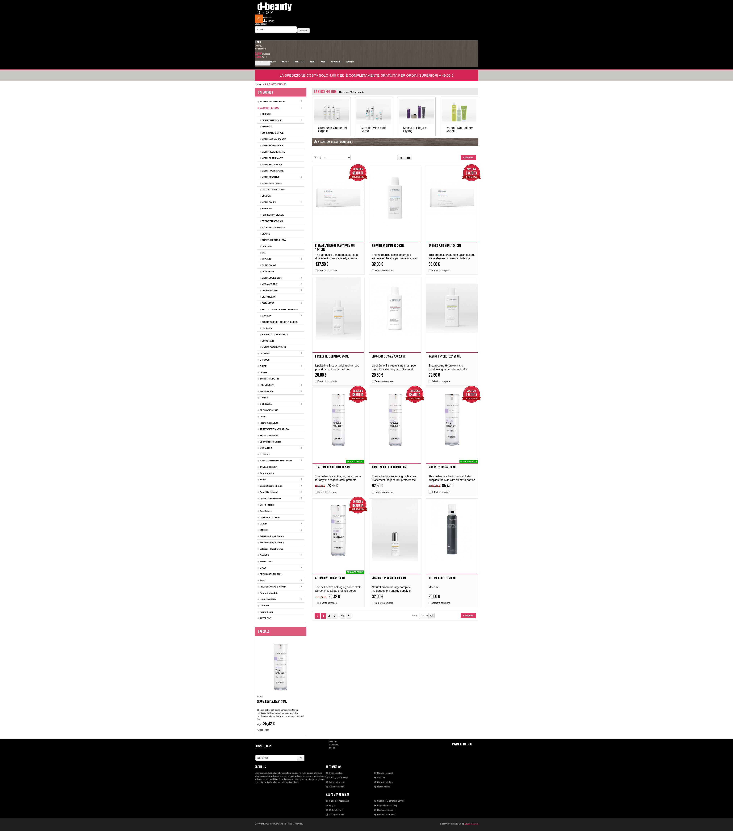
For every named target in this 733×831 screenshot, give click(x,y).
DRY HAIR (267, 246)
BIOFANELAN (268, 297)
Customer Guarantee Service (390, 801)
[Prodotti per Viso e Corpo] (373, 111)
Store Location (335, 773)
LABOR (263, 372)
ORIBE (263, 366)
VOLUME (266, 196)
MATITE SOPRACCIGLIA (274, 347)
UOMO (263, 416)
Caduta (263, 524)
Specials (264, 631)
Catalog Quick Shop (338, 777)
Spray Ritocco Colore (270, 442)
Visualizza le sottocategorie (335, 142)
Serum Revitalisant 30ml (272, 702)
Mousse (434, 587)
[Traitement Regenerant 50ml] (395, 419)
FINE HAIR (267, 208)
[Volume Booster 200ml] (452, 530)
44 (342, 615)
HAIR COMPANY (268, 599)
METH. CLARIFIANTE (272, 158)
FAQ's (332, 805)
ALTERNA (265, 353)
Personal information (386, 814)
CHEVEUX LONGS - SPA (274, 240)
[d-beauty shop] (275, 7)
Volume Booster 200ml (442, 578)
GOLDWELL (266, 404)
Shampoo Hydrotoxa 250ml (445, 356)
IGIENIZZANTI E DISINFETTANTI (276, 461)
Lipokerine (267, 328)
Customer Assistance (339, 801)
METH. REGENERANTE (273, 152)
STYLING (266, 259)
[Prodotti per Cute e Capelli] (331, 111)
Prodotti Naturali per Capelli (459, 129)
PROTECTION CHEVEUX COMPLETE (280, 309)
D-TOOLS (265, 360)
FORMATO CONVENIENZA (275, 334)
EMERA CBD (266, 561)
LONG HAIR (268, 341)
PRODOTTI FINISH (269, 435)
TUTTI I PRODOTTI (269, 379)
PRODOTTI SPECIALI (272, 221)
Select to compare (327, 270)
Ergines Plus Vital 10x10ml (445, 246)
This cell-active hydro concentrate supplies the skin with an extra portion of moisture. (452, 480)
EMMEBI (264, 530)
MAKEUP (266, 316)
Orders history (336, 810)
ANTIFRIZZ (267, 126)
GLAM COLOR (269, 265)
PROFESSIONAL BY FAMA (273, 587)
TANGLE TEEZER (268, 467)
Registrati (266, 17)
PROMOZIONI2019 (269, 410)
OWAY (263, 568)
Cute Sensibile (267, 505)
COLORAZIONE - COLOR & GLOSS (279, 322)
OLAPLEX (265, 454)
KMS (262, 580)
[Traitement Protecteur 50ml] (338, 419)
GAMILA (264, 397)
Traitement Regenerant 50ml (390, 467)
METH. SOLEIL (269, 202)
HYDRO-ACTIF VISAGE (273, 227)
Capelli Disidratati (269, 492)
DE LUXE (266, 114)
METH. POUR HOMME (272, 171)
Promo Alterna (267, 473)
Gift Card (264, 605)
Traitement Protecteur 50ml (333, 467)
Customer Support (385, 810)
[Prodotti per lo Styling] (416, 111)
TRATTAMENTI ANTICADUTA (274, 429)
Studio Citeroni (471, 824)
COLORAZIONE (270, 290)
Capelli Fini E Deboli (270, 517)
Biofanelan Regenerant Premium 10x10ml (335, 248)
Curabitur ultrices (385, 782)
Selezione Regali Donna (272, 536)
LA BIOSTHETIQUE (269, 108)
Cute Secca (265, 511)
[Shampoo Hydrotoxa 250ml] (452, 308)
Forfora (263, 479)
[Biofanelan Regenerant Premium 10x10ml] (338, 197)
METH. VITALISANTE (272, 183)
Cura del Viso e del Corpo (374, 129)
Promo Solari (266, 612)
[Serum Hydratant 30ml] (452, 419)
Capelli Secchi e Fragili (271, 486)
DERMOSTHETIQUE (272, 120)
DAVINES (264, 555)
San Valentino (267, 391)
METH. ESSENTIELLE (272, 145)
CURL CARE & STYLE (272, 133)
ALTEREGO (265, 618)
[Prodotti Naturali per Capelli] (459, 111)
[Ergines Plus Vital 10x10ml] (452, 197)
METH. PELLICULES (272, 164)
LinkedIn (333, 741)
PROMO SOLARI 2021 (271, 574)
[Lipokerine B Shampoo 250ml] (338, 308)
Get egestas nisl (336, 787)
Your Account (261, 24)
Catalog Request (385, 773)
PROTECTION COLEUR (273, 190)
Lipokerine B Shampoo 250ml (332, 356)
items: (415, 615)
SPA (264, 253)
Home (258, 84)
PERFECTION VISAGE (273, 215)
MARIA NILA (266, 448)
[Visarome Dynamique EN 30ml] (395, 530)
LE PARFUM (268, 271)
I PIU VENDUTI (267, 385)
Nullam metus (383, 787)
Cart (258, 42)
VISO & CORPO (269, 284)
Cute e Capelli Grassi (270, 498)
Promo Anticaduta (269, 423)
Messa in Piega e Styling (415, 129)
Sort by (317, 157)
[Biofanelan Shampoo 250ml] (395, 197)
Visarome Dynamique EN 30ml (389, 578)
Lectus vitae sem (337, 782)
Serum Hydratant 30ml (442, 467)
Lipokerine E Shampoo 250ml (389, 356)
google (332, 748)
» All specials (263, 730)
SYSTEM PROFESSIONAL (272, 101)
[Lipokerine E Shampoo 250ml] (395, 308)
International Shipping (387, 805)
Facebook (333, 745)
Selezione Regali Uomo (271, 549)
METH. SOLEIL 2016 (272, 278)
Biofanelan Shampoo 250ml (388, 246)
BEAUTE (266, 234)
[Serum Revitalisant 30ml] (338, 530)
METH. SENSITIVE (270, 177)
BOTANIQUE (268, 303)
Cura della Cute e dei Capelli (332, 129)
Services (381, 777)
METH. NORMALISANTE (274, 139)
